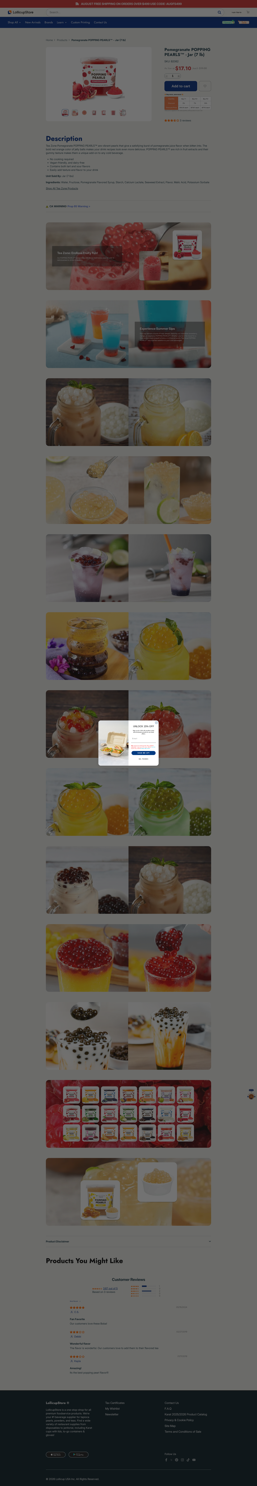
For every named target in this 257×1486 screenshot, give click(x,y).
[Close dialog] (156, 722)
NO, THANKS (143, 759)
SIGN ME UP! (144, 753)
